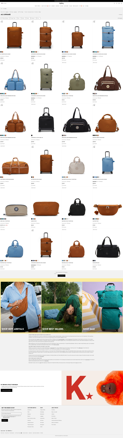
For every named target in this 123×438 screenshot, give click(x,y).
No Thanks (75, 226)
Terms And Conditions (68, 223)
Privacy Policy (69, 222)
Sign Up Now (66, 226)
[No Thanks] (77, 210)
